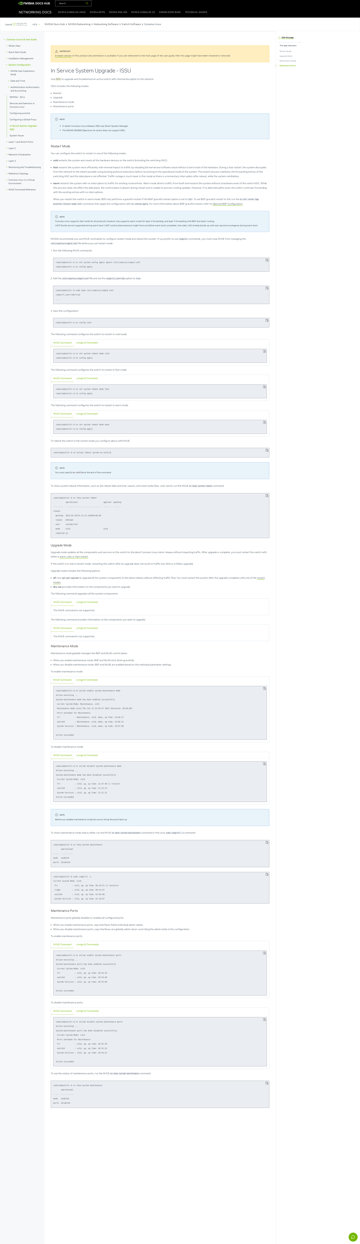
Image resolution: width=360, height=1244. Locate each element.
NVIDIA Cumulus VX (143, 12)
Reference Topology (18, 173)
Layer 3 (12, 161)
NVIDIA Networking (79, 24)
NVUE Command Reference (22, 189)
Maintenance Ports (287, 65)
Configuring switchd (20, 113)
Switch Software (131, 24)
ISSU (58, 78)
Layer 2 (12, 148)
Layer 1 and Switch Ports (21, 142)
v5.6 (34, 24)
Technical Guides (196, 12)
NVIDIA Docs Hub (55, 24)
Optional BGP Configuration (227, 203)
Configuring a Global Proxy (23, 119)
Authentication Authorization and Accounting (25, 89)
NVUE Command (62, 342)
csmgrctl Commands (87, 944)
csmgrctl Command (87, 342)
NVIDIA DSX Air (118, 12)
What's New (14, 45)
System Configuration (20, 64)
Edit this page (287, 37)
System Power (17, 135)
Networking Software (106, 24)
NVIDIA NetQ (97, 12)
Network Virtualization (20, 154)
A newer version (63, 55)
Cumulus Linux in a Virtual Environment (22, 181)
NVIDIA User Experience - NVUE (23, 73)
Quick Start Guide (17, 52)
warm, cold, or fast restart (73, 556)
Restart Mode (285, 51)
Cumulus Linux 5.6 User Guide (22, 39)
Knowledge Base (170, 12)
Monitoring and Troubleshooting (25, 167)
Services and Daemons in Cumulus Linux (22, 105)
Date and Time (18, 80)
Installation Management (21, 58)
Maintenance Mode (287, 61)
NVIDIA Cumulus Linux (72, 12)
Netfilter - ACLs (17, 97)
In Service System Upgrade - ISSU (24, 127)
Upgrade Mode (285, 56)
